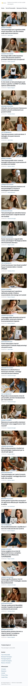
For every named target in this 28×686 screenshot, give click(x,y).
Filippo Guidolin (10, 244)
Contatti (3, 673)
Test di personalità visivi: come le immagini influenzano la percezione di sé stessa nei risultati (13, 162)
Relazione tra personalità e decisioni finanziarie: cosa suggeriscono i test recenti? (13, 424)
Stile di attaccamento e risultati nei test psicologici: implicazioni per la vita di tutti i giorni (12, 450)
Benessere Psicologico (7, 106)
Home (2, 8)
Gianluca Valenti (11, 166)
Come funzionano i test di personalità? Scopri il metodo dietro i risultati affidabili (14, 267)
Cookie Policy (4, 677)
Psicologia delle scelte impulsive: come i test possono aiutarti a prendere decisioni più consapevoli (12, 57)
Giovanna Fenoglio (11, 218)
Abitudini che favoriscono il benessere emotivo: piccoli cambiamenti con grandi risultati (14, 110)
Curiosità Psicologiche (7, 53)
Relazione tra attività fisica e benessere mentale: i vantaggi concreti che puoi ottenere (11, 371)
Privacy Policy (4, 675)
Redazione (3, 671)
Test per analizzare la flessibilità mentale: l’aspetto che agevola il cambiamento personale (11, 607)
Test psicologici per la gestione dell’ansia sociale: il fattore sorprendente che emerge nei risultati (13, 293)
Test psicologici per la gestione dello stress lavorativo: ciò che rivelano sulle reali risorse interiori (13, 31)
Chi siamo (3, 669)
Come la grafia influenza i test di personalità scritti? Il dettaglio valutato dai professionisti (14, 581)
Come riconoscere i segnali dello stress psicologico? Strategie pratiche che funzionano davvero (13, 240)
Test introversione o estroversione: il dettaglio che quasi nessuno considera (13, 136)
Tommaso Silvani (11, 113)
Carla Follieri (10, 35)
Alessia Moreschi (11, 192)
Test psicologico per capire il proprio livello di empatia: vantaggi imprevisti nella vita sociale (13, 476)
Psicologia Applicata (6, 80)
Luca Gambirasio (11, 506)
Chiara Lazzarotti (11, 61)
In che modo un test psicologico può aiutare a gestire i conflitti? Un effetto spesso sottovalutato (13, 83)
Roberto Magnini (11, 87)
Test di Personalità (10, 8)
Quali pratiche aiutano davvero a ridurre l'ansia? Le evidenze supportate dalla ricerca (12, 633)
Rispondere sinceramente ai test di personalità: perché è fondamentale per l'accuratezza (13, 397)
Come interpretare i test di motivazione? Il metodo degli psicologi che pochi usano (14, 345)
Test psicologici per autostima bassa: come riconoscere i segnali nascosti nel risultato (13, 214)
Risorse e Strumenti (6, 27)
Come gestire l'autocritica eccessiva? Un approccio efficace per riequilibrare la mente (14, 502)
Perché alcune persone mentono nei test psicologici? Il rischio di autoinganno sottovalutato (13, 188)
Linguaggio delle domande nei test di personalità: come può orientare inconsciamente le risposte (13, 319)
